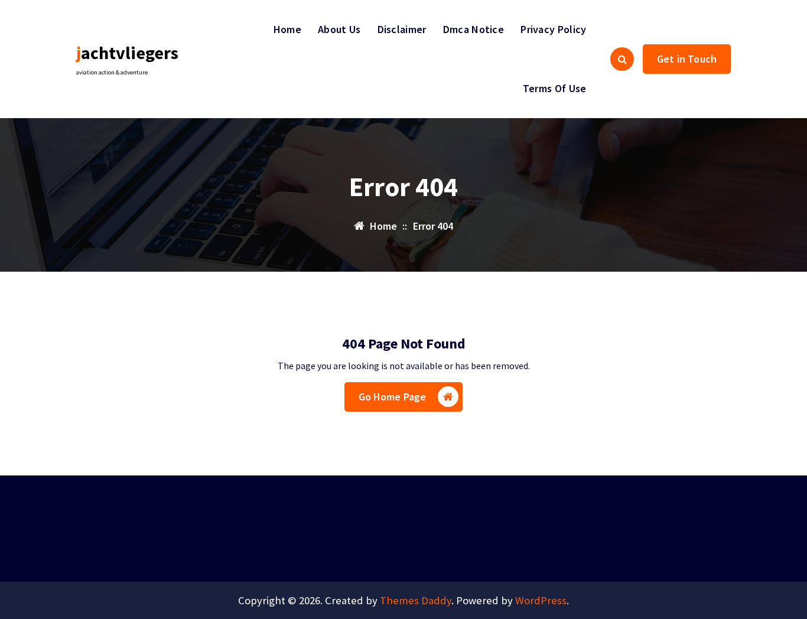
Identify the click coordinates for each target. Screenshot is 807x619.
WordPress (541, 600)
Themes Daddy (415, 600)
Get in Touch (687, 59)
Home (287, 29)
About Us (339, 29)
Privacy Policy (553, 29)
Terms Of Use (555, 88)
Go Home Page (393, 396)
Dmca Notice (473, 29)
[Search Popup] (622, 59)
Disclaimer (402, 29)
